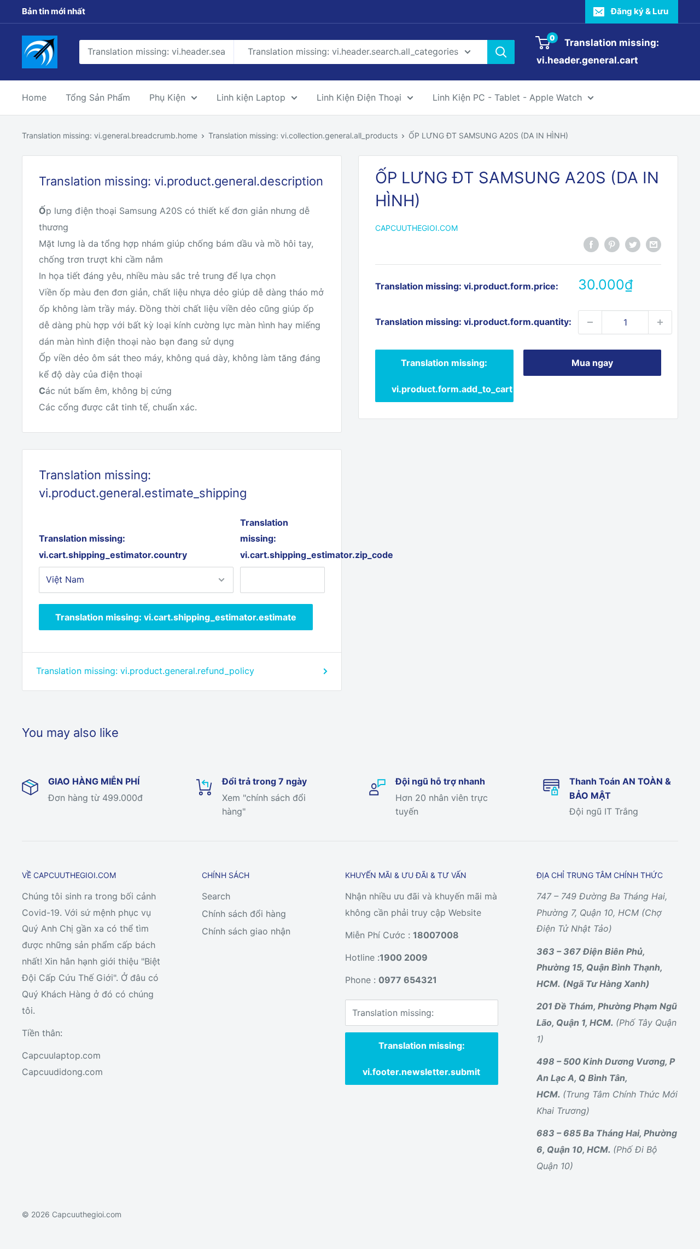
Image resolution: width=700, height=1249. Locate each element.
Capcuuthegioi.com (416, 228)
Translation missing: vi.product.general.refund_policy (145, 670)
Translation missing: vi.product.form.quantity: (473, 321)
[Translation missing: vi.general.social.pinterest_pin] (612, 244)
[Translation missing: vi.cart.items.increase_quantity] (660, 322)
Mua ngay (592, 362)
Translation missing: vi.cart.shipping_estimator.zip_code (282, 539)
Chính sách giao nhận (246, 931)
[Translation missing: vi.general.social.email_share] (653, 244)
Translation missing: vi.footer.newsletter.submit (421, 1058)
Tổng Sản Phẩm (98, 97)
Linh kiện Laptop (251, 97)
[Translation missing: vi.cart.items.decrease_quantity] (590, 322)
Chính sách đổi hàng (244, 913)
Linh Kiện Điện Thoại (359, 97)
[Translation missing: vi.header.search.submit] (501, 52)
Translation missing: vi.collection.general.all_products (303, 135)
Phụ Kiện (167, 97)
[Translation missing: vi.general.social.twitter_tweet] (632, 244)
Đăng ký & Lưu (639, 11)
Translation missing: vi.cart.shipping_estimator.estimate (175, 617)
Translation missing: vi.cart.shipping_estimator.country (113, 546)
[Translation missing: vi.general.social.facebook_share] (591, 244)
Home (34, 97)
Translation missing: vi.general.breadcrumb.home (109, 135)
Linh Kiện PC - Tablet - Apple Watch (507, 97)
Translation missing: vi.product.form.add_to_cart (452, 375)
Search (216, 896)
